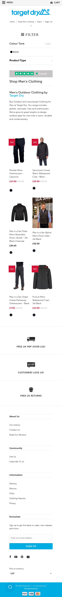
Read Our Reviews (17, 435)
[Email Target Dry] (28, 556)
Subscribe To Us (16, 461)
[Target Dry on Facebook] (10, 556)
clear (47, 44)
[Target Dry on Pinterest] (22, 556)
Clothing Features (17, 498)
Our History (14, 425)
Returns (12, 488)
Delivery (13, 483)
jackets (12, 108)
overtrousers (42, 108)
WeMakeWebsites (31, 589)
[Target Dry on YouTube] (15, 556)
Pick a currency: (16, 568)
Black (15, 52)
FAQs (11, 493)
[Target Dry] (31, 12)
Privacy (12, 503)
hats (29, 108)
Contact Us (14, 430)
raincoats (21, 108)
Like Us (12, 456)
